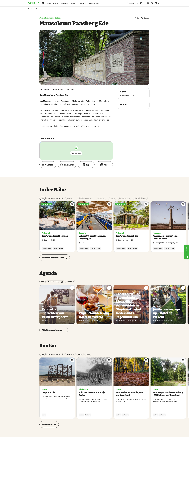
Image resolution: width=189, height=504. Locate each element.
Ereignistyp (70, 281)
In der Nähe (70, 89)
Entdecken (64, 3)
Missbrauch (70, 354)
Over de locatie (44, 89)
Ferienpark (46, 233)
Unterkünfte (82, 3)
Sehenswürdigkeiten (140, 198)
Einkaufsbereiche (124, 198)
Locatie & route (58, 89)
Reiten (88, 354)
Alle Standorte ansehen (53, 257)
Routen (73, 3)
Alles (42, 198)
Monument (157, 233)
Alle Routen (47, 424)
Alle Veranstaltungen (52, 330)
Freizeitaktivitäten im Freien (85, 198)
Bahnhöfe (82, 233)
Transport (112, 198)
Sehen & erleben (52, 3)
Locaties (30, 9)
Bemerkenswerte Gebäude (50, 18)
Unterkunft (70, 198)
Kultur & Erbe (101, 198)
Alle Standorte (94, 3)
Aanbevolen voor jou (54, 198)
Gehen (80, 354)
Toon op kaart (76, 153)
